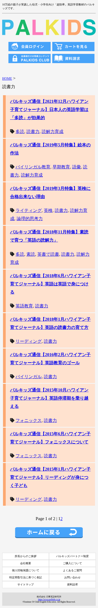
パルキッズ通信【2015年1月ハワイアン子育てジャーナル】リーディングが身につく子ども (50, 477)
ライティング (29, 210)
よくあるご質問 (72, 570)
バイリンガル (29, 376)
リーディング (29, 341)
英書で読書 (48, 254)
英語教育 (24, 306)
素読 (30, 254)
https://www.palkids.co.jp (49, 599)
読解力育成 (52, 131)
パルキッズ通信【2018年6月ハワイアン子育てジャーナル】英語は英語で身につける (50, 283)
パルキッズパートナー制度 (72, 556)
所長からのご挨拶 (25, 556)
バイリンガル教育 (33, 167)
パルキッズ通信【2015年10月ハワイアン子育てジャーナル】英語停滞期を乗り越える (49, 398)
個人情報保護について (25, 570)
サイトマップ (25, 584)
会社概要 (25, 563)
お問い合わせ (72, 577)
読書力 (32, 131)
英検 (48, 210)
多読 (20, 131)
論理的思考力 (30, 218)
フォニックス (29, 420)
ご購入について (72, 563)
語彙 (76, 167)
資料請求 (72, 584)
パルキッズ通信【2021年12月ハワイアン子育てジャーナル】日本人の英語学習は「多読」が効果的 (49, 109)
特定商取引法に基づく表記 (25, 577)
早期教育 (61, 167)
